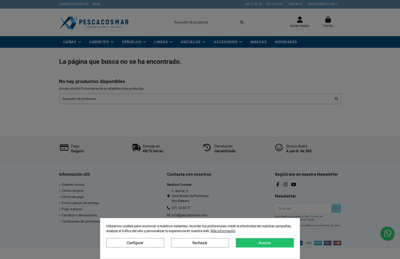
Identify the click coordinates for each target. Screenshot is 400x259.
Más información (223, 231)
